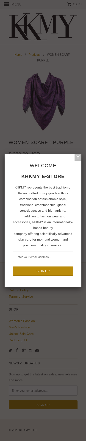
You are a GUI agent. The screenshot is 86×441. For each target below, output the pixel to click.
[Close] (78, 157)
